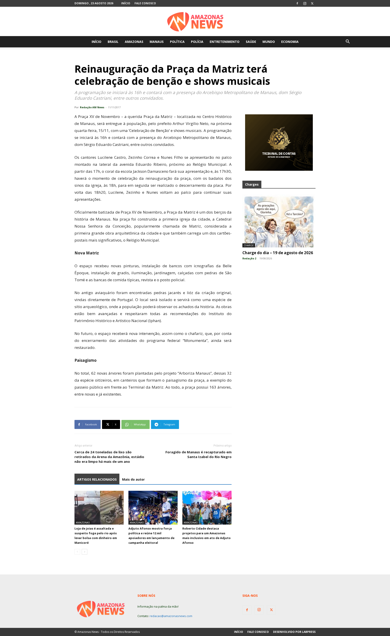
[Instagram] (304, 3)
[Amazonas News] (195, 21)
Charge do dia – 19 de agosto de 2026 (277, 252)
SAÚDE (251, 41)
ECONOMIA (290, 41)
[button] (347, 42)
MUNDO (268, 41)
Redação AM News (92, 107)
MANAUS (157, 41)
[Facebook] (297, 3)
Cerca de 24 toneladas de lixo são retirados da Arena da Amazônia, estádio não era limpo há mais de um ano (109, 457)
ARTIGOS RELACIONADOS (97, 479)
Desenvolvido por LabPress (294, 632)
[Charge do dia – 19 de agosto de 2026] (279, 220)
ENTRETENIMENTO (224, 41)
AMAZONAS (134, 41)
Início (125, 3)
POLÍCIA (197, 41)
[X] (312, 3)
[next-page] (84, 552)
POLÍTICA (177, 41)
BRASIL (113, 41)
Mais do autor (133, 479)
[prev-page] (77, 552)
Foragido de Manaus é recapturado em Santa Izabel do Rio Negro (198, 454)
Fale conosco (145, 3)
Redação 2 (249, 258)
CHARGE (249, 245)
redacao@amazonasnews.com (171, 616)
